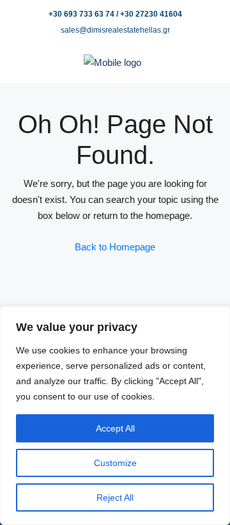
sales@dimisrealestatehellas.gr (115, 30)
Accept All (115, 428)
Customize (115, 463)
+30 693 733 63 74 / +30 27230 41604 (115, 14)
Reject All (115, 497)
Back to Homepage (115, 246)
